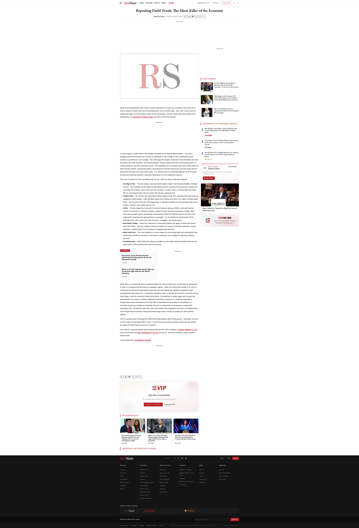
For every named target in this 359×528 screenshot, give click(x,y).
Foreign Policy (144, 485)
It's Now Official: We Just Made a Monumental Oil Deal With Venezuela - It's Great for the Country (226, 85)
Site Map (161, 525)
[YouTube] (185, 458)
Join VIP (236, 458)
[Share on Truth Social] (189, 16)
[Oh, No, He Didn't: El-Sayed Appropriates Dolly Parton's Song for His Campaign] (207, 112)
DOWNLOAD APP (203, 3)
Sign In (222, 458)
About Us (201, 469)
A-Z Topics (143, 465)
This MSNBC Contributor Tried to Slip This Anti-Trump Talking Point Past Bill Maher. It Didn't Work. (221, 130)
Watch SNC (222, 479)
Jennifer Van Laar (165, 473)
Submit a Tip (202, 479)
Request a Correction (151, 525)
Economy (142, 479)
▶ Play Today (208, 178)
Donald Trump (144, 476)
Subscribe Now (170, 404)
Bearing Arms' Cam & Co (187, 481)
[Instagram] (178, 458)
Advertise (201, 473)
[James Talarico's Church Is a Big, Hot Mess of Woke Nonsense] (220, 195)
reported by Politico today (142, 117)
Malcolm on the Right (186, 469)
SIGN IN (216, 3)
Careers (201, 476)
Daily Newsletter (223, 476)
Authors (122, 488)
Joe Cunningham (164, 479)
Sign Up (234, 519)
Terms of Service (124, 525)
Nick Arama (163, 485)
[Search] (234, 3)
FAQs (228, 458)
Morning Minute (124, 482)
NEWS (142, 3)
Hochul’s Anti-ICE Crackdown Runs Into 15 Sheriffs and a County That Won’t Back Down (185, 437)
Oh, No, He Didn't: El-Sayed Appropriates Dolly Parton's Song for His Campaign (226, 111)
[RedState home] (126, 458)
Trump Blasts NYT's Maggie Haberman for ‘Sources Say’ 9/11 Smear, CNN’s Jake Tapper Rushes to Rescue (222, 154)
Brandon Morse (164, 482)
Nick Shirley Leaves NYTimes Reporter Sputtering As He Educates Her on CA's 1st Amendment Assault (131, 438)
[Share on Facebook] (192, 16)
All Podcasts (183, 484)
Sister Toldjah (163, 492)
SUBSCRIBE (226, 3)
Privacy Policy (133, 525)
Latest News (123, 473)
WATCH (157, 3)
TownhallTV (123, 485)
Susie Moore (163, 476)
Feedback (141, 525)
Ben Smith (178, 443)
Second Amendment (145, 498)
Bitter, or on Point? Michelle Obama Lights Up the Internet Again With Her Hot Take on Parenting (158, 438)
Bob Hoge (124, 443)
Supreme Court (144, 495)
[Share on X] (185, 16)
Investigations (124, 479)
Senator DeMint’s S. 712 (187, 330)
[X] (174, 458)
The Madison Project (142, 340)
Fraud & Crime (144, 488)
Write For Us (202, 482)
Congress (142, 473)
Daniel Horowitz (159, 16)
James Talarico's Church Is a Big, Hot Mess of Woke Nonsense (219, 209)
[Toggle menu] (121, 3)
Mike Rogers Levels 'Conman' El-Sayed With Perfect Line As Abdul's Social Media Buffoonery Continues (226, 98)
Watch (122, 476)
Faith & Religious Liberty (146, 482)
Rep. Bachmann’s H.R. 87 (148, 333)
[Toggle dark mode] (238, 3)
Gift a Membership (224, 473)
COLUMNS (149, 3)
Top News (123, 469)
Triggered (182, 478)
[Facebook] (182, 458)
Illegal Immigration (145, 492)
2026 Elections (144, 469)
